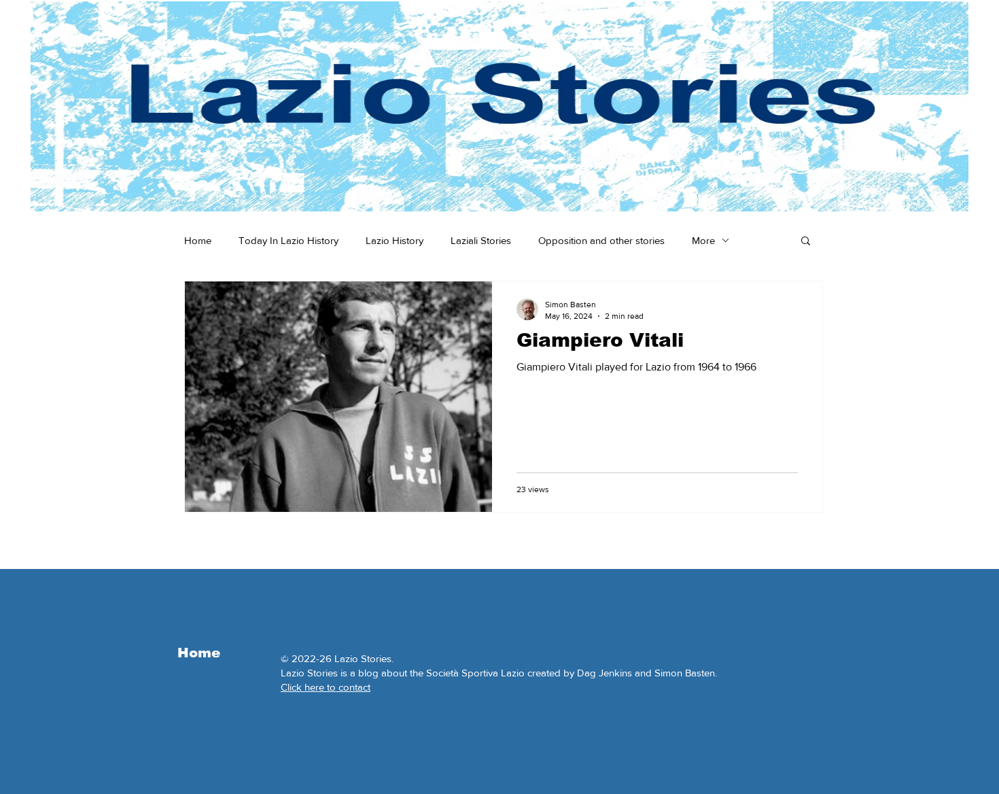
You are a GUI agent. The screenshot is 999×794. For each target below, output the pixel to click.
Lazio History (394, 240)
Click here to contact (325, 687)
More (703, 240)
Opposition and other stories (601, 240)
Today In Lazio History (288, 240)
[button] (805, 242)
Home (197, 240)
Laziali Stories (481, 240)
